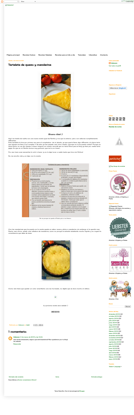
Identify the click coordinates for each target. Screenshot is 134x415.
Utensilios (93, 55)
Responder (17, 344)
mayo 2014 (113, 325)
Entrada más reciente (16, 377)
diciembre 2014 (114, 314)
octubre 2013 (114, 340)
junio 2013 (113, 348)
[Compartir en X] (38, 325)
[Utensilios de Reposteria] (119, 151)
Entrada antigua (96, 377)
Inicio (57, 377)
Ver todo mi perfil (115, 66)
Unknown (16, 337)
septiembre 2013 (115, 342)
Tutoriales (82, 55)
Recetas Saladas (45, 55)
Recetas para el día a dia (65, 55)
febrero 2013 (113, 357)
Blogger (82, 391)
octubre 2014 (114, 316)
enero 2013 (113, 359)
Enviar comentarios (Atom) (27, 380)
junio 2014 (113, 322)
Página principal (13, 55)
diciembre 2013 (114, 335)
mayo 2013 (113, 350)
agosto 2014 (113, 318)
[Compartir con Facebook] (40, 325)
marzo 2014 (113, 329)
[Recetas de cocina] (115, 161)
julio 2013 (112, 346)
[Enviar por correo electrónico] (34, 325)
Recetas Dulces (29, 55)
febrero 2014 (113, 331)
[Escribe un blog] (36, 325)
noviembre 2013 (114, 337)
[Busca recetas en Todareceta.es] (117, 166)
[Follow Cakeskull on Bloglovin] (118, 89)
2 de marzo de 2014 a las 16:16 (31, 337)
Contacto (104, 55)
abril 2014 (112, 327)
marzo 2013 (113, 355)
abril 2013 (112, 352)
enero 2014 (113, 333)
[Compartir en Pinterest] (42, 325)
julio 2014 (112, 320)
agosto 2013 (113, 344)
